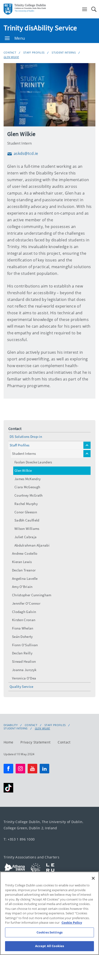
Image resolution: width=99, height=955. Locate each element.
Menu (19, 38)
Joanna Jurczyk (24, 669)
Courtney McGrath (28, 495)
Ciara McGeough (27, 487)
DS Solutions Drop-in (26, 436)
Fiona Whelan (22, 628)
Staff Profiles (33, 52)
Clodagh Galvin (24, 611)
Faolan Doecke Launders (33, 462)
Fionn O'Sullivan (25, 645)
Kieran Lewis (22, 561)
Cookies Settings (49, 932)
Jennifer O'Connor (26, 603)
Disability (11, 725)
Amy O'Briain (22, 586)
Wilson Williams (26, 528)
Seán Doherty (22, 636)
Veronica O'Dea (24, 678)
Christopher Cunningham (31, 595)
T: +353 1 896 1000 (19, 839)
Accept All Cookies (49, 946)
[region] (49, 913)
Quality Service (21, 686)
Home (8, 742)
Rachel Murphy (26, 503)
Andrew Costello (24, 553)
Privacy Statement (35, 742)
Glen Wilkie (11, 57)
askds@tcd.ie (22, 153)
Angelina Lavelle (25, 578)
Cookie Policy (72, 922)
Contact (10, 52)
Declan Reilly (22, 653)
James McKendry (27, 479)
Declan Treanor (24, 570)
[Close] (93, 878)
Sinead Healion (24, 661)
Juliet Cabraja (25, 537)
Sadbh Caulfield (26, 520)
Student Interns (64, 52)
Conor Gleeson (25, 512)
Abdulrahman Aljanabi (32, 545)
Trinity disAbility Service (40, 27)
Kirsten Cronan (23, 620)
